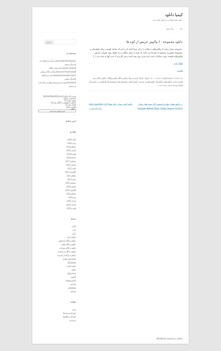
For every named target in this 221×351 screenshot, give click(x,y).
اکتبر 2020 (72, 139)
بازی (74, 233)
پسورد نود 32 (70, 100)
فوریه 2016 (71, 208)
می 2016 (72, 197)
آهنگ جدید (178, 63)
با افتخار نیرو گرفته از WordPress (170, 338)
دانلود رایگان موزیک (68, 247)
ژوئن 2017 (71, 179)
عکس (73, 269)
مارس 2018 (71, 150)
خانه (181, 28)
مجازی (73, 284)
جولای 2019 (71, 146)
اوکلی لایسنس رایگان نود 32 (63, 102)
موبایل (73, 291)
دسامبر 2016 (70, 182)
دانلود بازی (71, 237)
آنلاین (73, 226)
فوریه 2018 (71, 153)
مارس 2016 (71, 204)
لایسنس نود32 (69, 98)
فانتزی (180, 70)
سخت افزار (71, 265)
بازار (74, 229)
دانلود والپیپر (150, 81)
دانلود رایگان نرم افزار (67, 251)
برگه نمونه (170, 28)
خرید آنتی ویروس (57, 110)
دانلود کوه (168, 81)
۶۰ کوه (147, 78)
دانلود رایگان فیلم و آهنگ (118, 78)
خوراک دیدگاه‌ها (69, 316)
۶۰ (152, 78)
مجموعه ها (111, 81)
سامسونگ (71, 262)
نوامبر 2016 (71, 186)
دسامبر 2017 (70, 161)
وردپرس (72, 320)
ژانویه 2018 (71, 157)
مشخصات (72, 287)
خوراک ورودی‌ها (69, 313)
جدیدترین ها (134, 78)
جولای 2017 (71, 175)
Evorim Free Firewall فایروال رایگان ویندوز (58, 71)
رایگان (73, 108)
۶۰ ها (142, 78)
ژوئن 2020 (71, 143)
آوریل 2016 (71, 200)
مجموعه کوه (122, 81)
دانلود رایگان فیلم (69, 244)
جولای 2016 (71, 193)
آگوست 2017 (70, 171)
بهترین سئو (71, 106)
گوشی (73, 276)
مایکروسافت (71, 280)
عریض (141, 81)
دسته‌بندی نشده (69, 258)
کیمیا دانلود (174, 14)
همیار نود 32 (70, 104)
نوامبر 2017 (71, 164)
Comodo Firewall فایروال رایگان (62, 67)
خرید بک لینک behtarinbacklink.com (59, 95)
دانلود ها (159, 81)
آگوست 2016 (70, 190)
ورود (74, 309)
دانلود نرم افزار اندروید (66, 255)
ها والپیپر (102, 81)
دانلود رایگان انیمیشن (67, 240)
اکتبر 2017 (72, 168)
